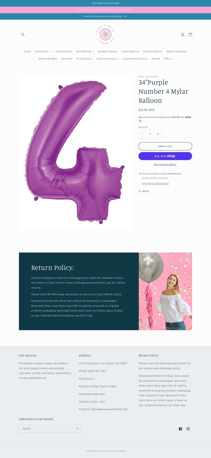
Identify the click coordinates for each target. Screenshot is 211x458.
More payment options (165, 164)
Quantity (143, 127)
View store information (155, 183)
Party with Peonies (100, 451)
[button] (23, 34)
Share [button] (145, 191)
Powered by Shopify (116, 451)
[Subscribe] (77, 428)
